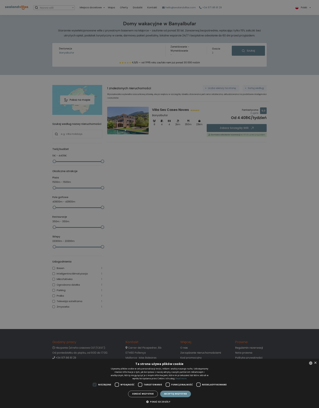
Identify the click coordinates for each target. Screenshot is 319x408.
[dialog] (159, 383)
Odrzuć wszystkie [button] (143, 393)
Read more (181, 378)
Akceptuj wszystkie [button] (175, 393)
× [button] (315, 363)
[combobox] (310, 363)
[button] (159, 402)
